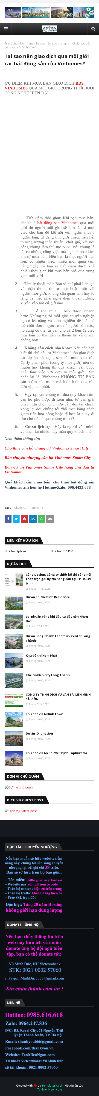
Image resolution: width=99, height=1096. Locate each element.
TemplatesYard (52, 1086)
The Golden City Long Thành (48, 675)
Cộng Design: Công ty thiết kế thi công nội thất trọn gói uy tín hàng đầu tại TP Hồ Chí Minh (58, 578)
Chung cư (20, 508)
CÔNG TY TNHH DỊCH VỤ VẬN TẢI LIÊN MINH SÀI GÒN (58, 696)
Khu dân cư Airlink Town (44, 714)
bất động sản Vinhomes (58, 222)
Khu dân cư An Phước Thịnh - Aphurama (56, 753)
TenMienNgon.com (49, 1089)
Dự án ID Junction (39, 733)
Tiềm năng (26, 43)
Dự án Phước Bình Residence (48, 597)
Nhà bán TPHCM (62, 551)
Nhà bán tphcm (15, 551)
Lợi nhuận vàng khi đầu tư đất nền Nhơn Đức (57, 618)
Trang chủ (11, 43)
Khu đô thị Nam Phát (41, 655)
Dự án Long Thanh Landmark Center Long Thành (58, 638)
